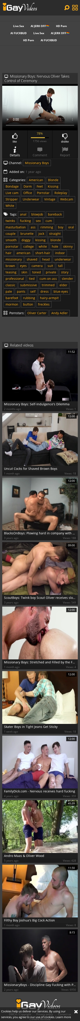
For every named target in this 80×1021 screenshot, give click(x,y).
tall (60, 266)
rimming (46, 227)
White (10, 206)
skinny (68, 246)
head (46, 259)
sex (38, 221)
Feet (40, 186)
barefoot (12, 298)
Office (27, 193)
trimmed (48, 285)
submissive (28, 285)
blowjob (37, 214)
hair (9, 253)
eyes (23, 266)
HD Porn (61, 26)
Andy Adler (59, 313)
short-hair (42, 253)
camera (37, 266)
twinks (10, 221)
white (43, 246)
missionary (14, 259)
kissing (40, 240)
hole (55, 246)
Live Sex (18, 26)
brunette (27, 233)
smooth (11, 240)
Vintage (49, 199)
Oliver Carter (36, 313)
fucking (25, 221)
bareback (55, 214)
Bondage (12, 186)
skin (24, 272)
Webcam (66, 199)
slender (67, 278)
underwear (63, 259)
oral (71, 227)
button (28, 304)
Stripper (12, 199)
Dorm (28, 186)
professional (15, 278)
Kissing (53, 186)
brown (10, 266)
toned (36, 272)
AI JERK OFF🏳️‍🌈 (40, 26)
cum (49, 221)
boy (60, 227)
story (64, 272)
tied (32, 278)
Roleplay (60, 193)
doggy (26, 240)
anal (23, 214)
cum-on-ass (48, 278)
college (28, 246)
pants (21, 291)
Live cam (12, 193)
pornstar (12, 246)
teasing (11, 272)
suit (50, 266)
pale (9, 291)
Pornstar (43, 193)
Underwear (31, 199)
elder (63, 285)
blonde (55, 240)
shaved (32, 259)
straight (55, 233)
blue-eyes (61, 291)
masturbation (16, 227)
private (51, 272)
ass (33, 227)
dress (44, 291)
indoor (60, 253)
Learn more (63, 1017)
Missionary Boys (37, 163)
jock (41, 233)
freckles (44, 304)
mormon (12, 304)
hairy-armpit (49, 298)
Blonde (53, 180)
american (23, 253)
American (36, 180)
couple (11, 233)
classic (10, 285)
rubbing (29, 298)
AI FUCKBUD (18, 33)
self (33, 291)
